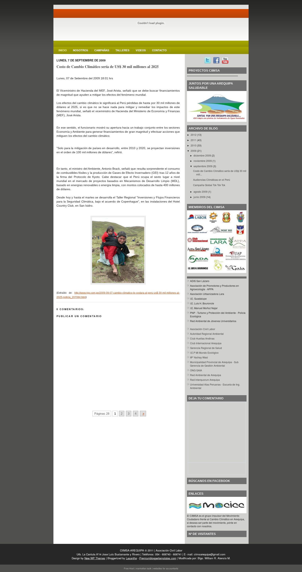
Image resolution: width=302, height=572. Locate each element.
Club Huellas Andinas (202, 338)
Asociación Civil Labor (202, 329)
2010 (194, 145)
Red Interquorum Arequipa (205, 379)
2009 (194, 150)
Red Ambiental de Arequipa (205, 375)
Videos (141, 50)
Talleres (122, 50)
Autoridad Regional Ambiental (207, 333)
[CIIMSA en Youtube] (225, 62)
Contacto (159, 50)
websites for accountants (165, 568)
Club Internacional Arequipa (205, 343)
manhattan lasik (143, 568)
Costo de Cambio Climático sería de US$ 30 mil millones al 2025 (107, 66)
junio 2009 (200, 197)
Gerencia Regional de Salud (206, 348)
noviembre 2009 (203, 160)
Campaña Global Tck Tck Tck (209, 185)
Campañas (101, 50)
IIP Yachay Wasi (199, 357)
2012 (194, 134)
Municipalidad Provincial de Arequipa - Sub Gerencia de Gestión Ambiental (214, 363)
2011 (194, 140)
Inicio (63, 50)
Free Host (129, 568)
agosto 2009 (201, 191)
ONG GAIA (196, 370)
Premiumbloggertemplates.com (157, 558)
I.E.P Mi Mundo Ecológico (204, 352)
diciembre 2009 (203, 155)
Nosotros (80, 50)
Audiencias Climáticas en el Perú (211, 179)
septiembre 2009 (203, 166)
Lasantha (131, 558)
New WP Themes (94, 558)
